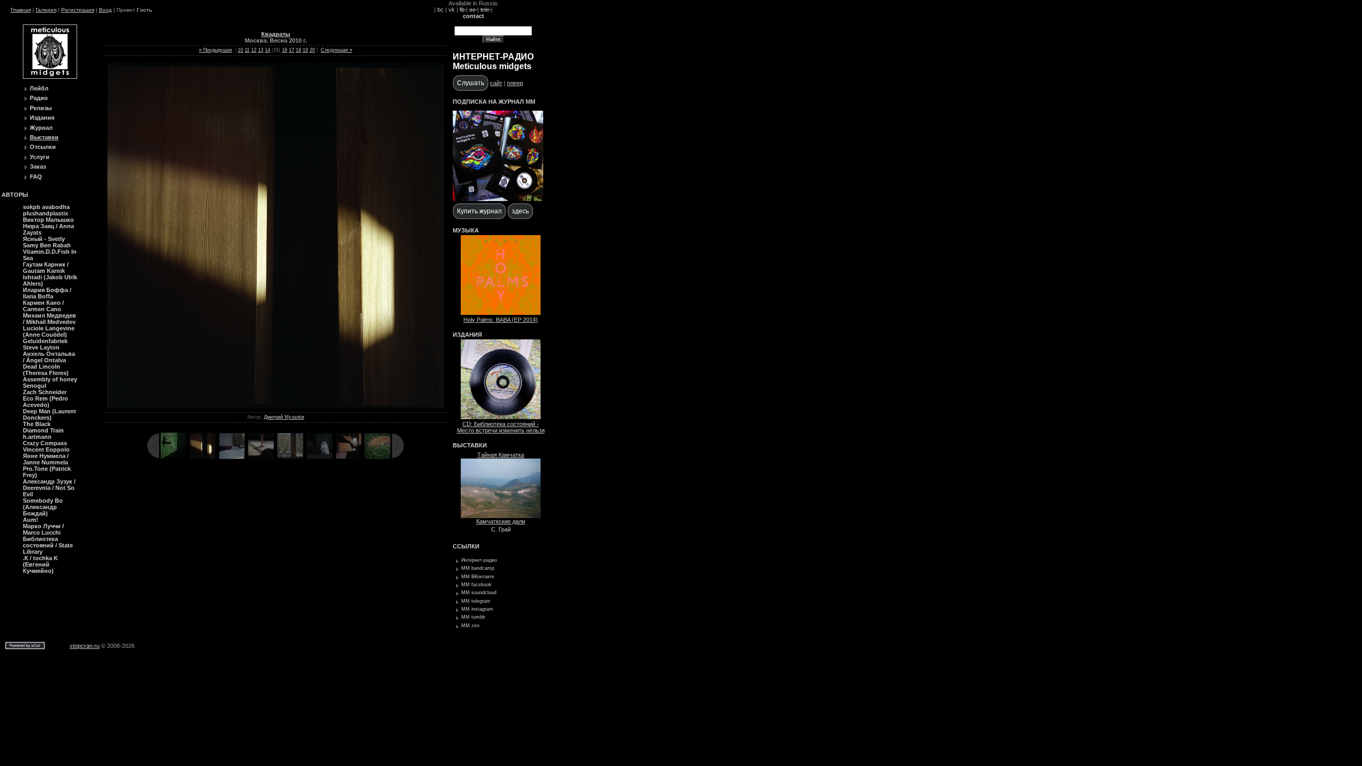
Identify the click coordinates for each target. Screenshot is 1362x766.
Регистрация (77, 10)
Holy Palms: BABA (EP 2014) (500, 320)
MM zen (470, 625)
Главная (21, 10)
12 (253, 50)
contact (473, 16)
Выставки (44, 137)
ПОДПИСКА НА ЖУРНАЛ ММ (494, 101)
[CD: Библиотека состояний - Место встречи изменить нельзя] (501, 417)
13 (260, 50)
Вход (105, 10)
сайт (496, 83)
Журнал (41, 127)
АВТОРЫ (15, 195)
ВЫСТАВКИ (470, 445)
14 (267, 50)
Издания (42, 117)
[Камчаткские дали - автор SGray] (501, 516)
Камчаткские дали (500, 521)
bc (440, 9)
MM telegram (476, 601)
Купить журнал (479, 211)
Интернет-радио (479, 560)
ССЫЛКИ (466, 546)
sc (473, 9)
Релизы (41, 108)
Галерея (46, 10)
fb (463, 9)
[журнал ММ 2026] (498, 199)
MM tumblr (473, 617)
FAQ (36, 176)
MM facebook (476, 584)
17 (291, 50)
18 (298, 50)
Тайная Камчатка (500, 455)
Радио (39, 98)
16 (284, 50)
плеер (515, 83)
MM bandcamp (477, 568)
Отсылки (43, 147)
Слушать (470, 83)
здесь (520, 211)
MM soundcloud (478, 592)
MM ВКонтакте (477, 576)
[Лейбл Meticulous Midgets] (50, 76)
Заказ (38, 166)
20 (312, 50)
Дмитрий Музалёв (284, 417)
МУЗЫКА (466, 230)
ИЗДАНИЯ (467, 334)
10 (240, 50)
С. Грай (501, 529)
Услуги (39, 157)
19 (305, 50)
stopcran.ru (84, 646)
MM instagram (477, 609)
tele (485, 9)
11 (247, 50)
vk (452, 9)
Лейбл (39, 88)
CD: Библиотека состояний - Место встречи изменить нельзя (501, 427)
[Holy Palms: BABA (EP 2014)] (501, 313)
